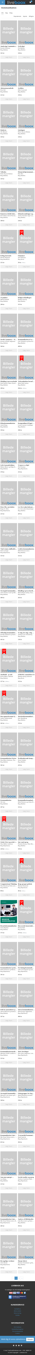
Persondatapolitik (17, 1331)
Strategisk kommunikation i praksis (12, 591)
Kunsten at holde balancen (9, 214)
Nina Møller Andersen (6, 844)
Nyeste (25, 16)
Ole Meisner (21, 48)
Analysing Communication (9, 46)
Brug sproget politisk (25, 884)
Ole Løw (2, 802)
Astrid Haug (3, 425)
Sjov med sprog (23, 842)
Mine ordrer (17, 1311)
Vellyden (3, 172)
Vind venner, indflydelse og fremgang (12, 549)
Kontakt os (17, 1309)
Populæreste (17, 16)
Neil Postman (21, 467)
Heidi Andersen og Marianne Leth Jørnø (11, 969)
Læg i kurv (8, 57)
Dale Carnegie (4, 550)
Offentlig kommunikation (8, 633)
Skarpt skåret (22, 1261)
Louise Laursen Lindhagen (25, 425)
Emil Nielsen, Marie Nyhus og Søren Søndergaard (14, 383)
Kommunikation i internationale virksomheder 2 (16, 1219)
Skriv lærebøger (23, 1051)
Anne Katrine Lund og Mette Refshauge (11, 592)
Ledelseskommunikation (26, 549)
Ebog (10, 13)
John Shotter (3, 1263)
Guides (17, 1315)
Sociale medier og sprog (26, 1177)
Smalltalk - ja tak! (6, 674)
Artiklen (21, 88)
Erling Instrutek (5, 256)
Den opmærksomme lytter (9, 716)
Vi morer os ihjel (23, 465)
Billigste (31, 16)
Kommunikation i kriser (8, 758)
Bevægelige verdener (7, 1261)
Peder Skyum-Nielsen (24, 132)
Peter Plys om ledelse (7, 507)
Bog (6, 13)
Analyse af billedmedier (26, 1219)
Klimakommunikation (7, 423)
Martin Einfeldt (4, 299)
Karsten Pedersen (5, 48)
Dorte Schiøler (22, 760)
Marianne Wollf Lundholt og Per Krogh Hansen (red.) (15, 1053)
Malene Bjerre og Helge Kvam (9, 467)
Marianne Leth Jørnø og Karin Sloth (10, 1095)
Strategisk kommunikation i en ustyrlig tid (14, 1093)
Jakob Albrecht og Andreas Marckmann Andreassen (15, 1011)
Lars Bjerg (3, 1179)
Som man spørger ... (7, 1177)
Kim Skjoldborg (22, 718)
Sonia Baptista (4, 927)
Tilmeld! (30, 1339)
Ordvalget (21, 46)
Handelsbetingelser (17, 1329)
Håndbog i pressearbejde (8, 381)
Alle (2, 13)
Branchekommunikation (8, 926)
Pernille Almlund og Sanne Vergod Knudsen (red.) (14, 634)
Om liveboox (17, 1327)
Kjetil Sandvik (22, 1137)
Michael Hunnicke (23, 886)
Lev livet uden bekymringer (26, 509)
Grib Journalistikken (7, 465)
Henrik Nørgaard (5, 257)
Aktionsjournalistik (6, 88)
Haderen (3, 130)
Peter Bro (3, 90)
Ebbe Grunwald (22, 90)
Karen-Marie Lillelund (6, 676)
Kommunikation (5, 800)
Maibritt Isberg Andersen (25, 676)
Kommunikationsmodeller (9, 1051)
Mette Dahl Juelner (23, 383)
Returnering (17, 1313)
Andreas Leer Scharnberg (25, 634)
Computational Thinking (8, 884)
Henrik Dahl (21, 927)
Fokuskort (21, 256)
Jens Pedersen (22, 257)
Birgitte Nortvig (22, 299)
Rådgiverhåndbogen (24, 297)
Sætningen (21, 130)
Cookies (17, 1333)
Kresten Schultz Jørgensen (7, 341)
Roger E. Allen (4, 509)
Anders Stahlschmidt (6, 718)
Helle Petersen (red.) (23, 550)
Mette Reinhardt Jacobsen (25, 1095)
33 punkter (4, 297)
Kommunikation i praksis (8, 968)
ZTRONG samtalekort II (26, 674)
